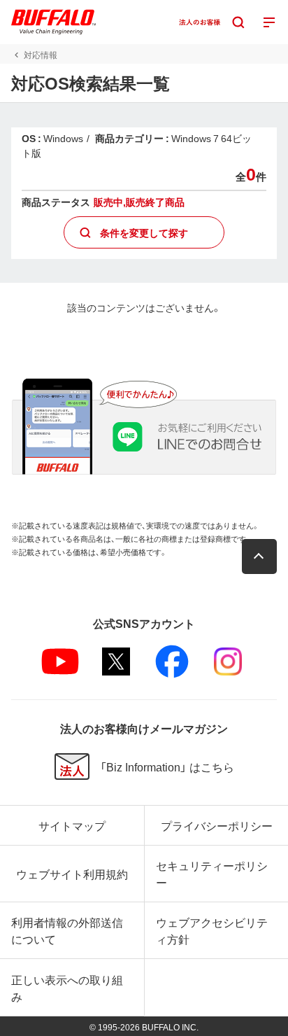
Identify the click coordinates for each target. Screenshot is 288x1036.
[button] (259, 556)
